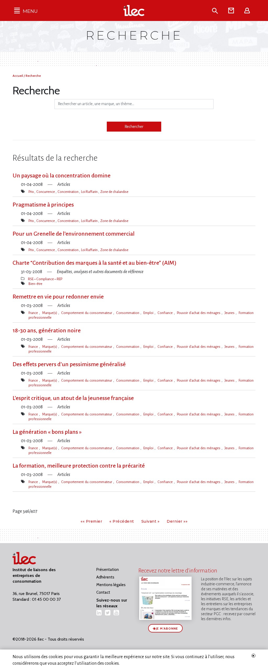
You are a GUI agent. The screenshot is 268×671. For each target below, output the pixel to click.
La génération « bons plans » (47, 432)
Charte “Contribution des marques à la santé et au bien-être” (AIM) (94, 263)
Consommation (128, 313)
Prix (31, 192)
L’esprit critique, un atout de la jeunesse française (73, 398)
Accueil (18, 76)
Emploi (148, 313)
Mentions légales (111, 584)
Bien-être (35, 284)
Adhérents (105, 577)
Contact (103, 592)
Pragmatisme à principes (43, 205)
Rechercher (134, 127)
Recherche (33, 76)
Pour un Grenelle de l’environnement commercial (74, 234)
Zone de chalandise (114, 192)
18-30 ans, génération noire (47, 330)
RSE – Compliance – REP (45, 279)
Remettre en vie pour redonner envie (58, 297)
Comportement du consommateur (87, 313)
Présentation (107, 569)
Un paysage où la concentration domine (61, 175)
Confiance (166, 313)
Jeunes (230, 313)
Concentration (68, 192)
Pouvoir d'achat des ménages (199, 313)
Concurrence (45, 192)
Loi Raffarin (89, 192)
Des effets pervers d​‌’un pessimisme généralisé (69, 364)
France (34, 313)
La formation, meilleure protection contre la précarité (79, 466)
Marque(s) (50, 313)
